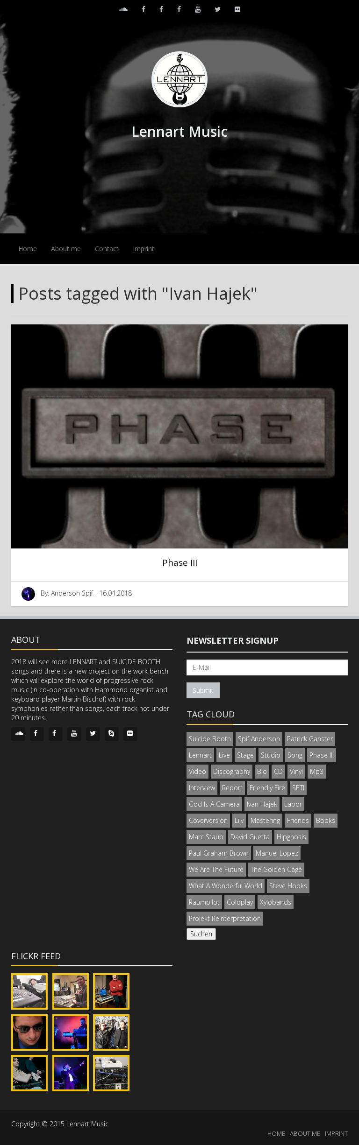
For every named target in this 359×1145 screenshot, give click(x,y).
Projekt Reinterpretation (225, 918)
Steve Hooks (288, 885)
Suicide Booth (210, 738)
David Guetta (250, 836)
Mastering (265, 820)
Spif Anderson (259, 738)
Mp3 (316, 771)
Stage (245, 755)
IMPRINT (336, 1133)
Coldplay (240, 902)
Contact (107, 248)
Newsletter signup (233, 640)
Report (232, 787)
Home (27, 248)
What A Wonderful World (225, 885)
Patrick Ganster (310, 738)
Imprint (143, 248)
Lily (239, 820)
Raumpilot (204, 902)
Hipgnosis (291, 836)
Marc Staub (206, 836)
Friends (298, 820)
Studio (270, 755)
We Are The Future (216, 869)
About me (66, 248)
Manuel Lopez (277, 853)
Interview (202, 787)
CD (278, 771)
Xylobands (275, 902)
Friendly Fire (267, 787)
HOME (276, 1133)
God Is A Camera (214, 804)
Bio (262, 771)
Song (294, 755)
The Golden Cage (276, 869)
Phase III (179, 562)
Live (224, 755)
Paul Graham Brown (219, 853)
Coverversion (208, 820)
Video (197, 771)
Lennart (200, 755)
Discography (231, 771)
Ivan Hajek (262, 804)
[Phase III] (179, 436)
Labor (293, 804)
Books (325, 820)
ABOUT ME (305, 1133)
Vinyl (296, 771)
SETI (298, 787)
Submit (203, 690)
